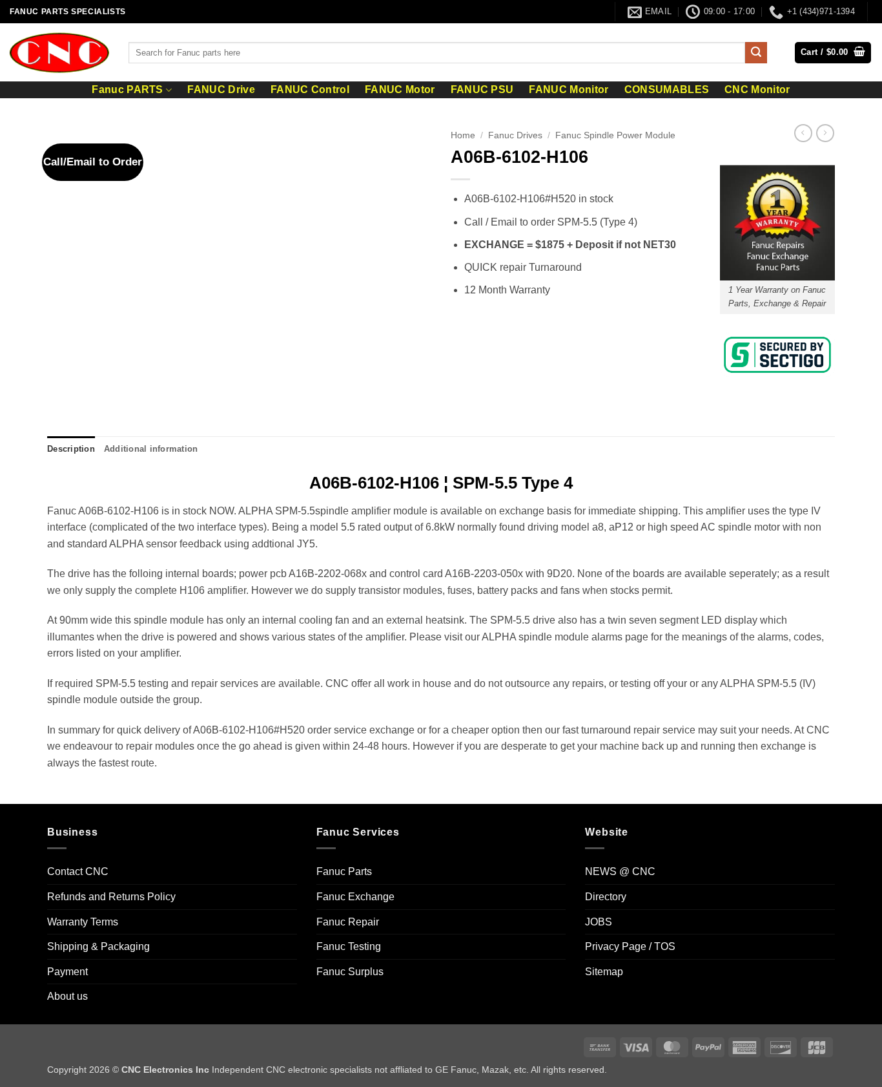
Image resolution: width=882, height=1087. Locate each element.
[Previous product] (825, 133)
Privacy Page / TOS (630, 946)
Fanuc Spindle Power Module (615, 135)
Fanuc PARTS (127, 89)
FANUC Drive (221, 90)
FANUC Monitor (568, 90)
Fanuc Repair (347, 921)
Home (463, 135)
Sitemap (604, 971)
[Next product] (803, 133)
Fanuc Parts (344, 871)
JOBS (598, 921)
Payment (67, 971)
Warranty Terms (82, 921)
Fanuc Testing (348, 946)
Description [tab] (71, 449)
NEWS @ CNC (620, 871)
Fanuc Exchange (355, 896)
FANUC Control (310, 90)
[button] (833, 52)
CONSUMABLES (667, 90)
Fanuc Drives (515, 135)
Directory (605, 896)
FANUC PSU (482, 90)
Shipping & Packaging (98, 946)
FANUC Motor (400, 90)
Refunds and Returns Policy (111, 896)
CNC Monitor (757, 90)
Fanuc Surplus (350, 971)
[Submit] (756, 53)
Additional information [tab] (151, 449)
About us (67, 996)
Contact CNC (77, 871)
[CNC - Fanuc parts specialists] (59, 52)
